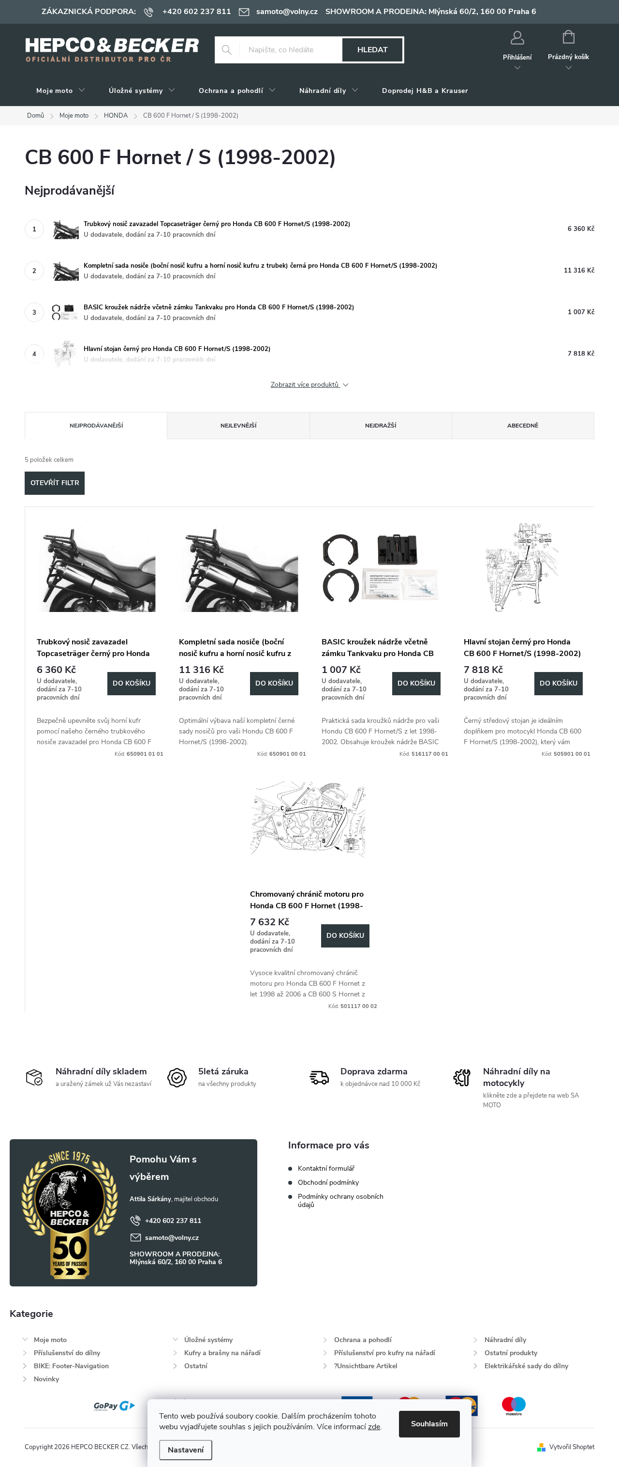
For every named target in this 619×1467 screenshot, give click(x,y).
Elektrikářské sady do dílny (526, 1366)
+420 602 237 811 (173, 1220)
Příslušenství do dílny (67, 1353)
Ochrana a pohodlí (363, 1340)
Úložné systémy (208, 1340)
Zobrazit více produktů (305, 385)
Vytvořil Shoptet (571, 1447)
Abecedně (522, 425)
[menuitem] (61, 91)
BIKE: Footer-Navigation (71, 1366)
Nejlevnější (238, 425)
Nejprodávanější (96, 425)
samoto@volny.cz (172, 1237)
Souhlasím (429, 1424)
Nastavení (186, 1450)
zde (374, 1426)
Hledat (372, 50)
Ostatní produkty (511, 1353)
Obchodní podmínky (328, 1182)
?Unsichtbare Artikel (366, 1366)
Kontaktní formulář (326, 1168)
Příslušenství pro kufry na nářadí (384, 1353)
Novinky (46, 1379)
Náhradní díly (505, 1340)
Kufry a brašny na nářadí (222, 1353)
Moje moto (50, 1340)
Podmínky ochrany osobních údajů (340, 1200)
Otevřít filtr (54, 483)
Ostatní (195, 1366)
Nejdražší (380, 425)
